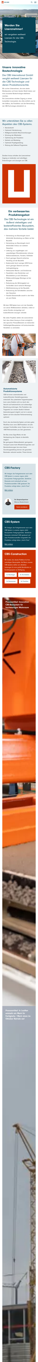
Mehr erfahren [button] (9, 490)
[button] (21, 507)
